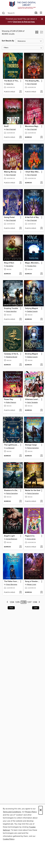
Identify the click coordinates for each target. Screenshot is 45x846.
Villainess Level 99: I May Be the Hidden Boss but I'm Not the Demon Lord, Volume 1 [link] (32, 399)
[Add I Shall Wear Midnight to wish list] (41, 182)
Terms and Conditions (12, 812)
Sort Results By (8, 41)
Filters (6, 48)
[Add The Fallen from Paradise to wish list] (20, 592)
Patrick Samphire (33, 448)
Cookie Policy (8, 839)
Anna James (31, 539)
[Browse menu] (41, 12)
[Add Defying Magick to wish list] (41, 319)
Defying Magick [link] (31, 308)
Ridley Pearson (11, 402)
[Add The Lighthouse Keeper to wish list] (20, 455)
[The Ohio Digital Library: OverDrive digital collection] (22, 5)
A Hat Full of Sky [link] (32, 217)
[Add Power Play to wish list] (20, 410)
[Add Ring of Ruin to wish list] (20, 273)
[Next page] (39, 602)
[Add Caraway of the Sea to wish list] (20, 364)
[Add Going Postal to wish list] (20, 228)
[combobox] (18, 13)
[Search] (3, 13)
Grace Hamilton (11, 311)
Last (35, 608)
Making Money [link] (10, 172)
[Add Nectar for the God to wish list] (41, 501)
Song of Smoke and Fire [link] (32, 581)
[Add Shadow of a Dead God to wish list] (20, 501)
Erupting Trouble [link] (11, 308)
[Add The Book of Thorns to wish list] (20, 91)
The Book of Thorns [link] (11, 81)
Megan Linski (31, 584)
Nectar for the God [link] (32, 490)
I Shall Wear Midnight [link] (32, 172)
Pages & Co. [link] (30, 536)
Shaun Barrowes (11, 584)
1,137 (29, 602)
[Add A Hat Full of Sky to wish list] (41, 228)
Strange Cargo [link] (31, 445)
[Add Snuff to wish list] (20, 137)
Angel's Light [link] (9, 536)
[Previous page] (7, 602)
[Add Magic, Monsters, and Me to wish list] (41, 273)
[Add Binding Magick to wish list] (41, 364)
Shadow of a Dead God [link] (11, 490)
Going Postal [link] (9, 217)
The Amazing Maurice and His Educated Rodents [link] (32, 81)
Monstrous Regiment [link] (32, 126)
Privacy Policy (31, 812)
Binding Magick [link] (31, 354)
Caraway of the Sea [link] (11, 354)
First (11, 608)
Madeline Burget (11, 357)
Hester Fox (9, 84)
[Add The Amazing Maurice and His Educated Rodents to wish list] (41, 91)
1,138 (35, 602)
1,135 (17, 602)
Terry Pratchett (32, 84)
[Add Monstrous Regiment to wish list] (41, 137)
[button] (36, 33)
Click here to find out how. (24, 22)
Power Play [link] (8, 399)
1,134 (12, 602)
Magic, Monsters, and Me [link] (32, 263)
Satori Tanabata (32, 402)
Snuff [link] (6, 126)
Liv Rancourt (10, 448)
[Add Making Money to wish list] (20, 182)
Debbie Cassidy (32, 311)
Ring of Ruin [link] (9, 263)
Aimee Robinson (11, 539)
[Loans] (36, 13)
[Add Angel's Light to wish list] (20, 546)
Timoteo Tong (31, 266)
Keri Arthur (9, 266)
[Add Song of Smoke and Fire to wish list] (41, 592)
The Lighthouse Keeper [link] (11, 445)
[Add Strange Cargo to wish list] (41, 455)
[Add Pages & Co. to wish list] (41, 546)
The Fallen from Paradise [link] (11, 581)
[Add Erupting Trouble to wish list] (20, 319)
